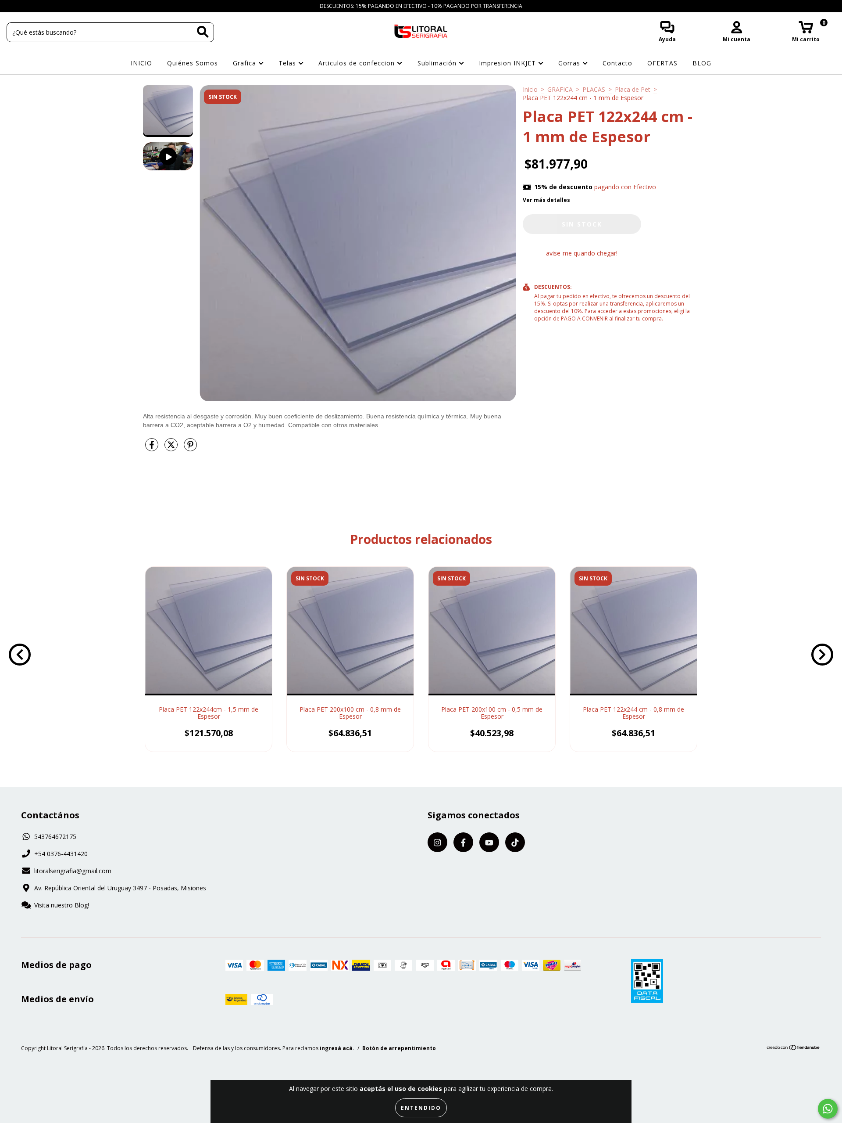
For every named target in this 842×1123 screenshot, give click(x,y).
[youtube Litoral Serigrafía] (39, 6)
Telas (288, 63)
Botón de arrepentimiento (399, 1048)
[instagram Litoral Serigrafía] (13, 6)
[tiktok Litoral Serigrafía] (52, 6)
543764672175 (55, 836)
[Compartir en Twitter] (171, 448)
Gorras (570, 63)
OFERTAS (662, 63)
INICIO (141, 63)
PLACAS (593, 89)
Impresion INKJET (508, 63)
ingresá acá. (337, 1048)
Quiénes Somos (192, 63)
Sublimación (438, 63)
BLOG (701, 63)
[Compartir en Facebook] (152, 448)
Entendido (421, 1108)
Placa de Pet (632, 89)
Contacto (617, 63)
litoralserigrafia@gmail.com (72, 871)
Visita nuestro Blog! (61, 905)
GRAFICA (560, 89)
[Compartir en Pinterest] (190, 448)
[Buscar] (203, 32)
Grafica (245, 63)
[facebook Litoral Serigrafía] (26, 6)
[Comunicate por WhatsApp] (828, 1109)
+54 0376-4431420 (61, 853)
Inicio (530, 89)
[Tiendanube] (793, 1048)
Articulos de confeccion (357, 63)
